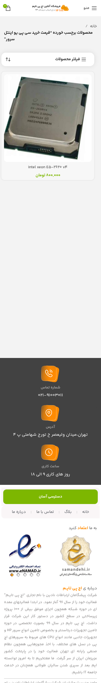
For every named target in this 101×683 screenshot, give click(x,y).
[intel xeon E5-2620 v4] (48, 118)
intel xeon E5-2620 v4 (48, 167)
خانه (93, 26)
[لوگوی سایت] (50, 8)
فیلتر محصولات (67, 59)
